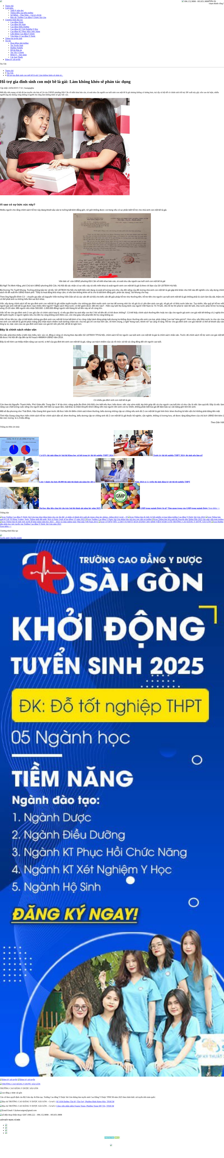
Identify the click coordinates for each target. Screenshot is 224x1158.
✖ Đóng (132, 573)
